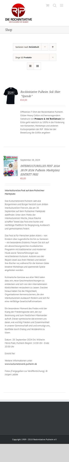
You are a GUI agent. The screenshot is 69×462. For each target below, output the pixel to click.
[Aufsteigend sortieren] (52, 47)
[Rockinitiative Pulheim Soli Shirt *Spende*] (11, 89)
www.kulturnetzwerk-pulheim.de (21, 363)
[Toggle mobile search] (54, 5)
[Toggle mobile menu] (62, 5)
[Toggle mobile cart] (47, 5)
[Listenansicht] (37, 66)
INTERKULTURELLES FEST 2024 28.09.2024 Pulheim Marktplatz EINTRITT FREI (40, 170)
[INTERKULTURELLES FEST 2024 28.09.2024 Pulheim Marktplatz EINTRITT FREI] (11, 157)
